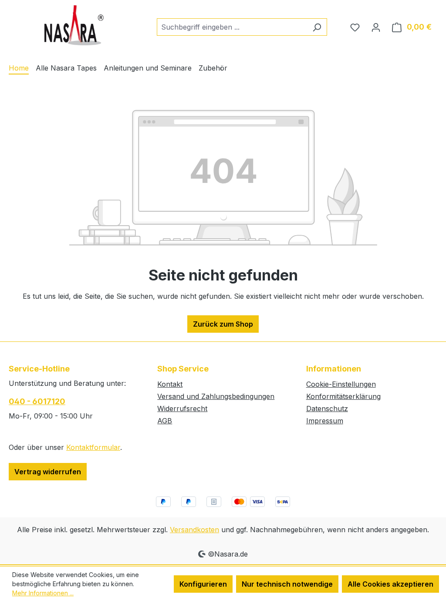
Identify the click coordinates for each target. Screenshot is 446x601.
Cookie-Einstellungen (341, 384)
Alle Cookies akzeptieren (390, 584)
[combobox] (232, 27)
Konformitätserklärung (343, 396)
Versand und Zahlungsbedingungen (215, 396)
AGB (164, 420)
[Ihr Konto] (375, 27)
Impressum (324, 420)
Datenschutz (327, 408)
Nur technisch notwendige (287, 584)
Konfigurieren (203, 584)
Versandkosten (194, 529)
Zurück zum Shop (223, 324)
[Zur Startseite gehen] (74, 25)
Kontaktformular (93, 447)
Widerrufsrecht (182, 408)
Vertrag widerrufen (47, 471)
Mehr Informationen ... (43, 593)
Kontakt (169, 384)
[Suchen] (317, 27)
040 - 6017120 (37, 401)
